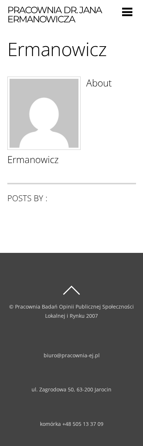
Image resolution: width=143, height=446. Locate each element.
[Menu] (127, 11)
